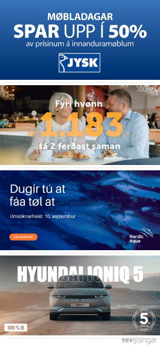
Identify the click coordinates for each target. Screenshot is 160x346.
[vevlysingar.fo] (139, 343)
